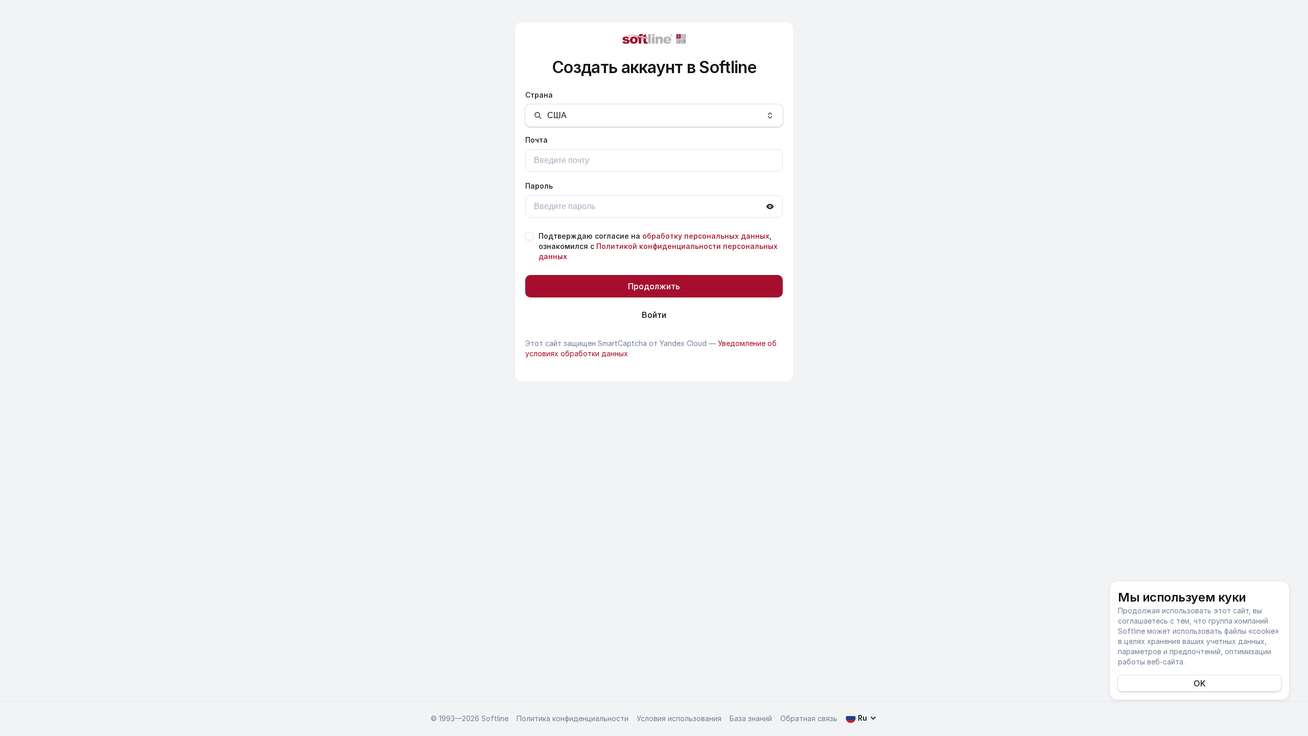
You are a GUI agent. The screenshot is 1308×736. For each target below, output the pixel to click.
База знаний (751, 718)
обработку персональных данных (705, 236)
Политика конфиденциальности (572, 718)
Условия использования (679, 718)
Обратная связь (808, 718)
